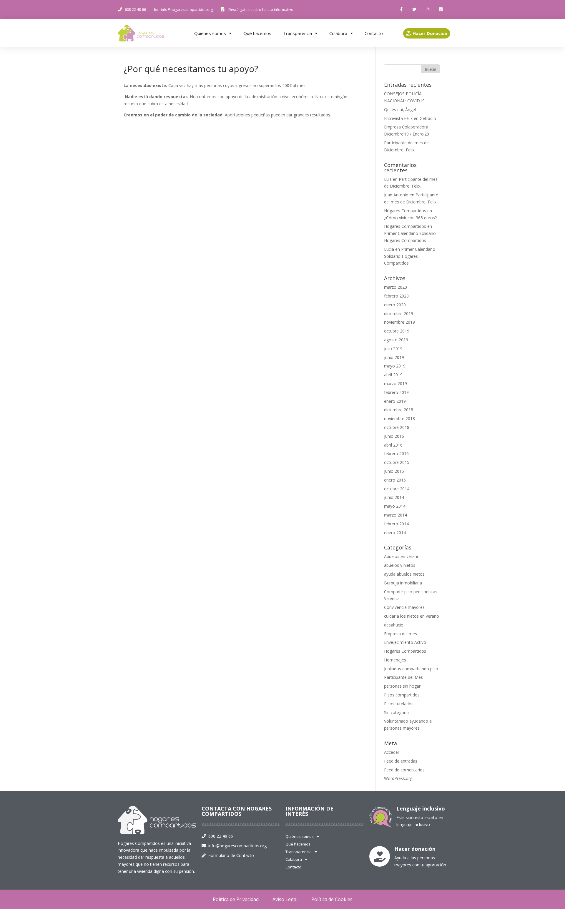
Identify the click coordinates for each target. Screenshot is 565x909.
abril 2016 (393, 445)
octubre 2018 (396, 427)
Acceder (391, 752)
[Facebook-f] (401, 9)
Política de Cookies (332, 899)
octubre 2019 (396, 331)
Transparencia (297, 33)
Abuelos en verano (402, 556)
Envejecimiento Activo (405, 642)
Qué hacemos (257, 33)
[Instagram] (427, 9)
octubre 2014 (396, 489)
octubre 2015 (396, 462)
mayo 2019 (395, 366)
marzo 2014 (395, 515)
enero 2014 (395, 532)
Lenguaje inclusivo (420, 808)
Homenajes (395, 660)
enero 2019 (395, 401)
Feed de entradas (400, 761)
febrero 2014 (396, 524)
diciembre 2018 (398, 409)
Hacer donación (415, 848)
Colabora (338, 33)
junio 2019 (394, 357)
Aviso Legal (285, 899)
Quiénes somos (210, 33)
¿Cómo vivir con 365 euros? (410, 217)
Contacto (374, 33)
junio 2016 (394, 436)
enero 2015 (395, 480)
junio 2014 (394, 497)
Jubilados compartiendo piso (411, 668)
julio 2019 (393, 348)
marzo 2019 (395, 383)
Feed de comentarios (404, 770)
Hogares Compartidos (405, 651)
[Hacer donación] (379, 856)
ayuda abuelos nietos (404, 574)
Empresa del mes (400, 633)
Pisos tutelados (398, 703)
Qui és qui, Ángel (400, 109)
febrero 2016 (396, 453)
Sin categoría (396, 712)
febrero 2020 (396, 296)
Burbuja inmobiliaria (403, 583)
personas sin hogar (402, 686)
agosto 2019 (396, 339)
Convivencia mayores (404, 607)
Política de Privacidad (236, 899)
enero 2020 (395, 305)
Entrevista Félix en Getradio (410, 118)
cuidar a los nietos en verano (411, 616)
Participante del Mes (403, 677)
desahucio (393, 625)
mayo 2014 (395, 506)
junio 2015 (394, 471)
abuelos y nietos (399, 565)
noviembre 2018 (399, 418)
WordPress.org (398, 778)
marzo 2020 (395, 287)
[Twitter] (414, 9)
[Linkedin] (440, 9)
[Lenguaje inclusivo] (380, 817)
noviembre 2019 (399, 322)
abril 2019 (393, 374)
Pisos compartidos (402, 695)
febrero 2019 (396, 392)
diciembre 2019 (398, 313)
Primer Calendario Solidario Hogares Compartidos (409, 256)
